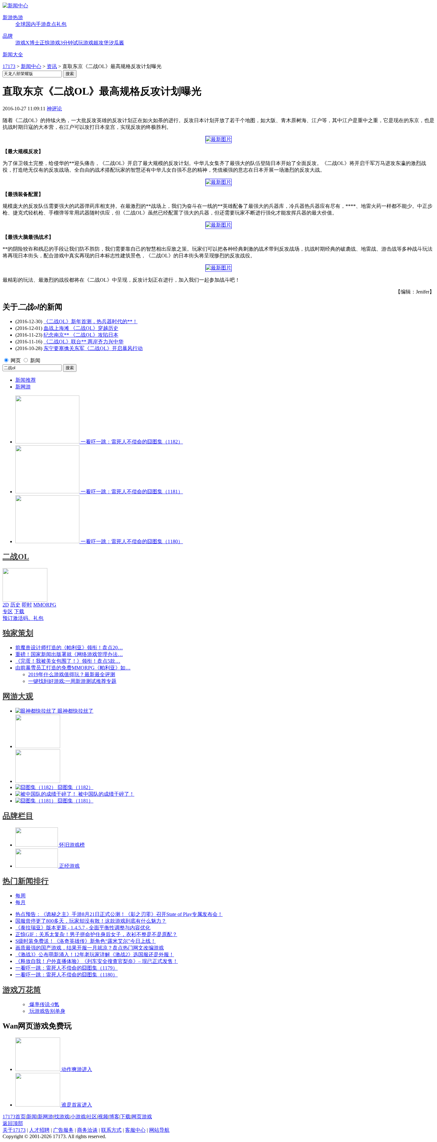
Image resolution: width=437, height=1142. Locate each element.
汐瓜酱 (116, 42)
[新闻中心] (15, 5)
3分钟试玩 (71, 42)
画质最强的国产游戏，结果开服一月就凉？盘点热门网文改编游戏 (89, 947)
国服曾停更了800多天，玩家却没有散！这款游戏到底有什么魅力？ (90, 921)
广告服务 (63, 1130)
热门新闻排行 (26, 881)
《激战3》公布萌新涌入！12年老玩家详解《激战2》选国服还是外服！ (94, 954)
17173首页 (14, 1116)
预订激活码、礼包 (23, 618)
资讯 (52, 66)
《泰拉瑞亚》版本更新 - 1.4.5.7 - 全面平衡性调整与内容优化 (82, 927)
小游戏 (78, 1116)
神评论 (54, 108)
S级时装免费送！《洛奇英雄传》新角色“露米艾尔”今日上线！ (85, 941)
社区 (92, 1116)
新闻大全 (13, 54)
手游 (41, 24)
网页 (16, 360)
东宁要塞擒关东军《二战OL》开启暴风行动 (93, 348)
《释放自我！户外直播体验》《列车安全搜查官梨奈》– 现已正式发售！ (96, 961)
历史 (15, 604)
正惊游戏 (50, 42)
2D (6, 604)
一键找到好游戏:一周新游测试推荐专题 (72, 681)
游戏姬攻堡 (96, 42)
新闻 (35, 360)
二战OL (16, 556)
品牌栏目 (18, 816)
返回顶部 (13, 1123)
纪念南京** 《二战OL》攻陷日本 (81, 335)
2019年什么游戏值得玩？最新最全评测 (71, 674)
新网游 (23, 386)
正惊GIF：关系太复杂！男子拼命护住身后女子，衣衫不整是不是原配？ (96, 934)
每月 (20, 902)
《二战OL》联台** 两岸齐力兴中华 (83, 341)
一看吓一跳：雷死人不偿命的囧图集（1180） (66, 974)
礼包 (61, 24)
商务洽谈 (87, 1130)
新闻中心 (31, 66)
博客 (114, 1116)
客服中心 (135, 1130)
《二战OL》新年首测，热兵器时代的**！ (91, 321)
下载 (19, 611)
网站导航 (159, 1130)
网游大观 (18, 696)
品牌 (8, 36)
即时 (27, 604)
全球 (20, 24)
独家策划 (18, 633)
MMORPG (44, 604)
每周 (20, 895)
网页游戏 (141, 1116)
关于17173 (14, 1130)
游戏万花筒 (22, 990)
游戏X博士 (27, 42)
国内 (31, 24)
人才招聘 (39, 1130)
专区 (8, 611)
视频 (103, 1116)
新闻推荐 (25, 380)
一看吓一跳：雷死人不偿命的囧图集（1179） (66, 968)
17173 (9, 66)
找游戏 (61, 1116)
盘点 (51, 24)
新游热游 (13, 17)
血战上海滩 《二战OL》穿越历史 (81, 328)
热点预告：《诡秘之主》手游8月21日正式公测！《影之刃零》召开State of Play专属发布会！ (119, 914)
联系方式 (111, 1130)
